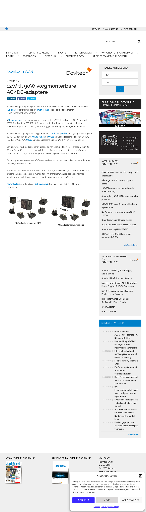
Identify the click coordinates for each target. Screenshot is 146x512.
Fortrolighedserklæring (110, 507)
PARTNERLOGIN (130, 29)
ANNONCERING (111, 29)
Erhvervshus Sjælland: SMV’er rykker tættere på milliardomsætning (125, 354)
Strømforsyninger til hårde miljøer (117, 220)
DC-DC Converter (109, 311)
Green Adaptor (108, 307)
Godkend (83, 500)
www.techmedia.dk (107, 471)
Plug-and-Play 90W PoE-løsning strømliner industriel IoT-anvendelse (125, 344)
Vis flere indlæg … (131, 245)
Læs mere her (131, 149)
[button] (140, 475)
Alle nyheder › (133, 434)
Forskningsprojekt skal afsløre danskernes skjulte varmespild (126, 425)
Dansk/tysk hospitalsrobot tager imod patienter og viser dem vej (126, 380)
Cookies (97, 507)
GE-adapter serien (16, 120)
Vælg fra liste (130, 500)
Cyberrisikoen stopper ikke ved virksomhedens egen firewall (126, 403)
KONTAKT (96, 29)
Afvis (107, 500)
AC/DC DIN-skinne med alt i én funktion (119, 225)
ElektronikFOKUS (32, 41)
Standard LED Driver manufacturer (117, 278)
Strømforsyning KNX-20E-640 (115, 229)
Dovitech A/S (20, 71)
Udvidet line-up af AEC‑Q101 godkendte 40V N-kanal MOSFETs (126, 334)
